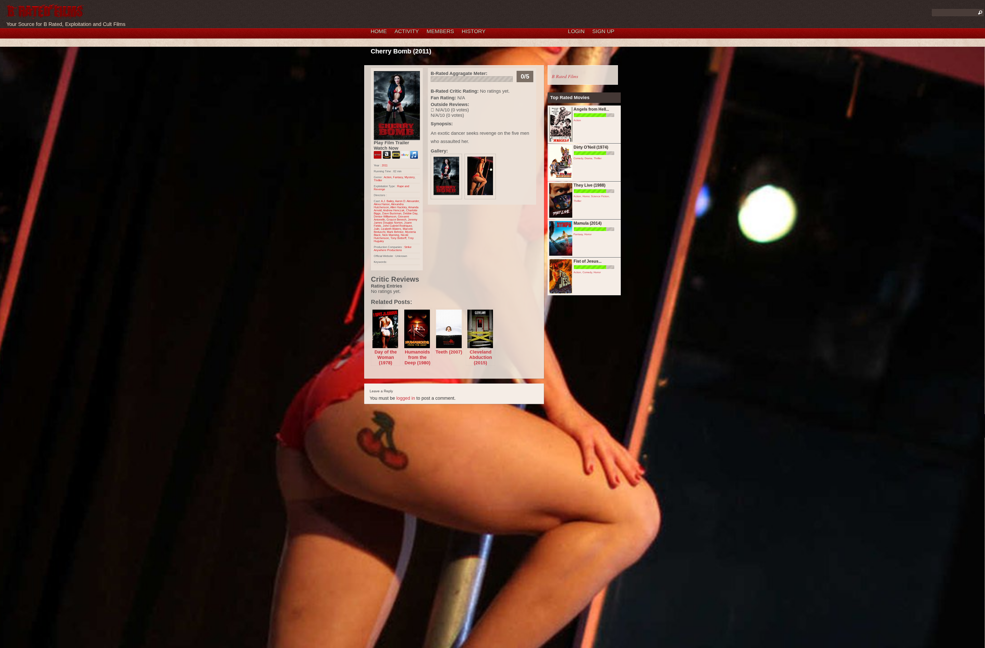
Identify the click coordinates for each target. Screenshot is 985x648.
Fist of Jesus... (588, 261)
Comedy (578, 158)
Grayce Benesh (396, 219)
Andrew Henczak (394, 210)
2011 (385, 165)
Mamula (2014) (588, 223)
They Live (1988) (589, 185)
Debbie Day (410, 213)
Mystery (410, 177)
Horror (586, 196)
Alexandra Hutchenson (388, 206)
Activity (407, 31)
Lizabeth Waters (391, 228)
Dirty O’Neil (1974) (591, 147)
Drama (588, 158)
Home (379, 31)
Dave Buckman (391, 213)
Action (387, 177)
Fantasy (398, 177)
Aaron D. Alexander (407, 201)
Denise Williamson (385, 216)
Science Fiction (600, 196)
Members (440, 31)
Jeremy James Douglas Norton (395, 221)
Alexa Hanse (382, 204)
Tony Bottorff (398, 238)
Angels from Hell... (591, 109)
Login (576, 31)
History (474, 31)
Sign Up (603, 31)
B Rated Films (565, 76)
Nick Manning (390, 234)
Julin (376, 228)
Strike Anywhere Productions (392, 248)
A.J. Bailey (387, 201)
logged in (405, 398)
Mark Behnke (395, 231)
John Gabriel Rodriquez (397, 225)
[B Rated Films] (45, 16)
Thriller (378, 180)
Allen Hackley (398, 207)
